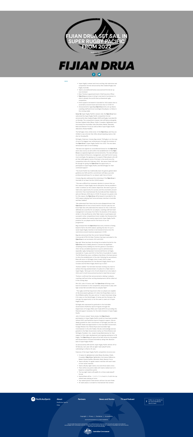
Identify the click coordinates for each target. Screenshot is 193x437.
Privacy (91, 416)
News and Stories (106, 399)
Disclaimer (99, 416)
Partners (81, 399)
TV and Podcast (127, 399)
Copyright (83, 416)
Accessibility (109, 416)
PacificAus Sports (62, 402)
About (59, 399)
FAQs (58, 405)
